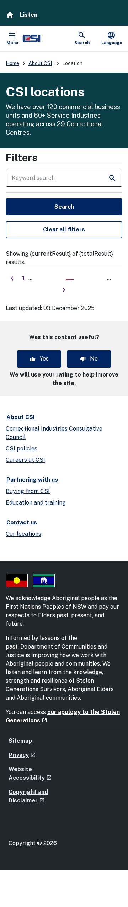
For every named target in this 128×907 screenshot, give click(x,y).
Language (111, 38)
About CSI (40, 63)
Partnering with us (32, 479)
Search (64, 206)
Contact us (21, 522)
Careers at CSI (25, 460)
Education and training (36, 502)
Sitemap (20, 740)
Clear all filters (64, 229)
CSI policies (21, 448)
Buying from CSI (28, 491)
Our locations (23, 533)
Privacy (22, 755)
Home (12, 63)
